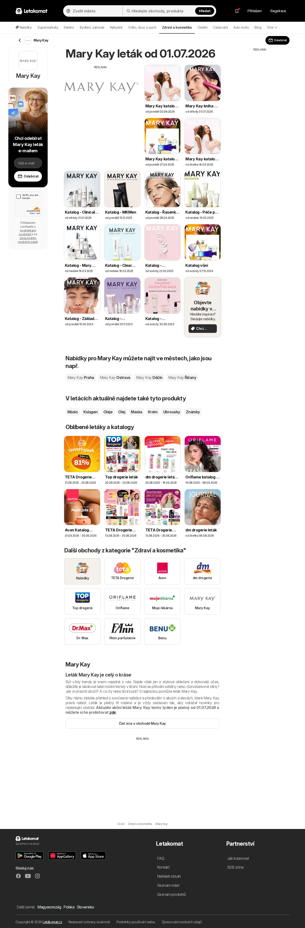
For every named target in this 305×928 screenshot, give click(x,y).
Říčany (182, 377)
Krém (153, 411)
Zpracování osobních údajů (182, 922)
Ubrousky (171, 411)
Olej (121, 411)
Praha (80, 377)
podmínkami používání (27, 232)
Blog (257, 27)
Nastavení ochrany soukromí (89, 922)
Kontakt (163, 867)
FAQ (160, 858)
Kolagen (90, 411)
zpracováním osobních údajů (28, 240)
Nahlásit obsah (169, 876)
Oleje (107, 411)
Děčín (149, 377)
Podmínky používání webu (136, 922)
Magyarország (49, 907)
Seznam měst (168, 885)
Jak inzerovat (238, 858)
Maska (136, 411)
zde (112, 712)
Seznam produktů (171, 894)
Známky (193, 411)
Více (270, 27)
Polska (68, 907)
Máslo (72, 411)
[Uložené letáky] (237, 11)
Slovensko (85, 907)
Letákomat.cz (52, 922)
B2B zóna (235, 867)
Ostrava (115, 377)
